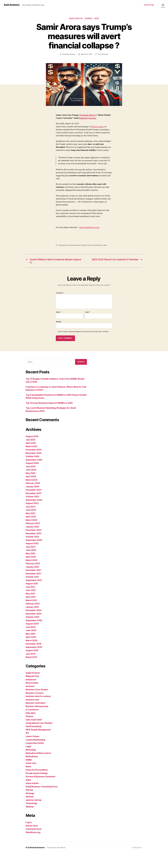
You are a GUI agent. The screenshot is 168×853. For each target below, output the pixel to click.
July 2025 (30, 440)
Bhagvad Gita (32, 676)
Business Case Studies (37, 689)
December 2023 (33, 490)
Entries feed (32, 825)
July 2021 (30, 587)
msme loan (31, 763)
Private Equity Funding (37, 773)
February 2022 (33, 563)
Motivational (32, 756)
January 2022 (32, 567)
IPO (27, 733)
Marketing (31, 750)
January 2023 (32, 527)
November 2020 (34, 613)
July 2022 (30, 547)
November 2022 (33, 533)
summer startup (33, 800)
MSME (29, 760)
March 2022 (31, 560)
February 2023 (33, 523)
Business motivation (35, 703)
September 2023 (34, 500)
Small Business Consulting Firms (42, 786)
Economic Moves (87, 115)
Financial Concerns (87, 118)
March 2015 (31, 657)
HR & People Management (38, 729)
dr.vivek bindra (97, 245)
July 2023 (30, 506)
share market (32, 783)
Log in (29, 822)
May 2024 (30, 473)
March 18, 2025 (86, 54)
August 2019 (32, 650)
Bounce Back (32, 683)
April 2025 (31, 443)
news (105, 245)
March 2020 (31, 640)
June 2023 (31, 510)
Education (30, 713)
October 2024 (32, 456)
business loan (32, 699)
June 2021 (31, 590)
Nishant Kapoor (70, 54)
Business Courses (34, 693)
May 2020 (30, 634)
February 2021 (33, 603)
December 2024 (34, 450)
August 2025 (32, 436)
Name (58, 312)
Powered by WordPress (56, 848)
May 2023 (30, 513)
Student (29, 796)
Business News (75, 245)
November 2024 (34, 453)
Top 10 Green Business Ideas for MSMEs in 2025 (49, 403)
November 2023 (33, 493)
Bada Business (12, 5)
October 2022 (32, 537)
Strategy (30, 793)
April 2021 (31, 597)
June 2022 (31, 550)
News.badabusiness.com (89, 227)
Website (58, 322)
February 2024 (33, 483)
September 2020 (34, 620)
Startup (29, 790)
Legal (28, 746)
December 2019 (33, 644)
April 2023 (31, 516)
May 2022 (30, 553)
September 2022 (34, 540)
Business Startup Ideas (37, 706)
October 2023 (32, 496)
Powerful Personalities (37, 770)
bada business (64, 245)
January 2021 (32, 607)
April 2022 (31, 557)
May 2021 (30, 593)
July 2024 (30, 466)
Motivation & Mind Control (38, 753)
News (96, 18)
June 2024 (31, 470)
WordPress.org (33, 832)
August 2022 (32, 543)
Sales (28, 780)
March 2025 (31, 446)
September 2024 (34, 460)
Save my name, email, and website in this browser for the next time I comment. (83, 331)
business (88, 18)
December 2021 (33, 570)
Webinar (30, 806)
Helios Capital (97, 126)
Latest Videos (32, 736)
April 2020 (31, 637)
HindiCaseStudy (34, 726)
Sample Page (149, 5)
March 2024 (31, 480)
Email (87, 312)
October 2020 (32, 617)
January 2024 (32, 486)
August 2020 (32, 623)
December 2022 (33, 530)
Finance (29, 716)
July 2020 (30, 627)
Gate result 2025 (34, 719)
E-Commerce (32, 709)
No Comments (103, 54)
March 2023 (31, 520)
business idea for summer (38, 696)
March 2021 (31, 600)
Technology (31, 803)
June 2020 (31, 630)
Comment (60, 293)
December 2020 (34, 610)
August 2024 (32, 463)
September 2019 (34, 647)
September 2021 (34, 580)
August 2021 (32, 583)
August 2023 (32, 503)
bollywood (31, 679)
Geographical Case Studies (39, 723)
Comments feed (33, 829)
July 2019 (30, 654)
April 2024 (31, 476)
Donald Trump (86, 245)
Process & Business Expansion (40, 776)
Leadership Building (35, 740)
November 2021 (33, 573)
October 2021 (32, 577)
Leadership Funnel (35, 743)
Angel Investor (76, 18)
